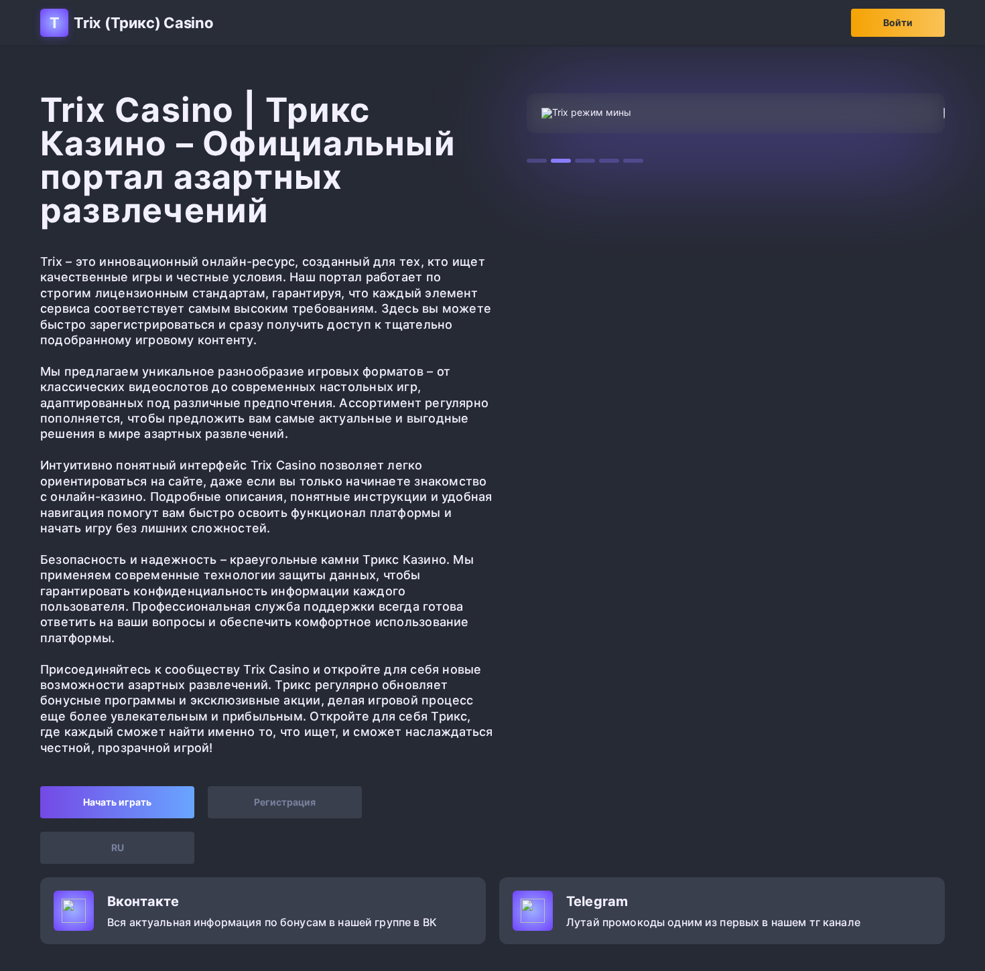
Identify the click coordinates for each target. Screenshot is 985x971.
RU (117, 847)
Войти (898, 22)
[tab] (537, 161)
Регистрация (285, 802)
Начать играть (117, 802)
